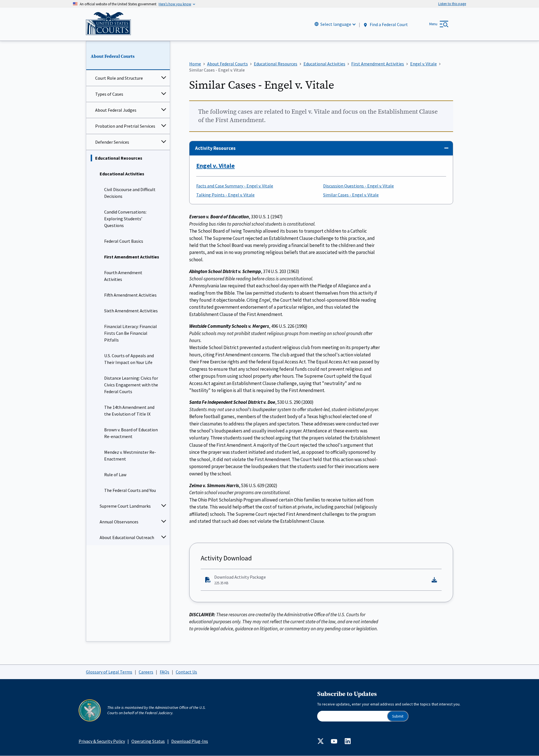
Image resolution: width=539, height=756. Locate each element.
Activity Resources (215, 148)
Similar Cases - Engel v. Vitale (351, 195)
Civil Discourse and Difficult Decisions (130, 193)
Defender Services (112, 142)
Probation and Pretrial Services (125, 126)
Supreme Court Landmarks (125, 506)
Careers (146, 672)
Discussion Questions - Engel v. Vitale (358, 186)
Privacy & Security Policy (102, 741)
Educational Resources (118, 158)
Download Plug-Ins (189, 741)
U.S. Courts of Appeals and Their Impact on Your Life (129, 359)
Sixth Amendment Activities (131, 310)
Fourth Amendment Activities (123, 276)
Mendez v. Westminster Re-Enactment (130, 455)
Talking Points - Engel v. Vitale (225, 195)
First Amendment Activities (131, 257)
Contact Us (186, 672)
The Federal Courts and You (130, 490)
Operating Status (148, 741)
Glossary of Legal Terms (109, 672)
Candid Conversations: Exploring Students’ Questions (125, 218)
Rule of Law (115, 474)
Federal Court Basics (123, 241)
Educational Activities (122, 174)
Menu (433, 24)
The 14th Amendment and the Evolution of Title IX (129, 410)
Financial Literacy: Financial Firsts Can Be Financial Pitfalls (130, 333)
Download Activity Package (240, 579)
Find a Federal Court (388, 24)
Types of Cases (109, 94)
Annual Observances (119, 521)
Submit (397, 716)
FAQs (164, 672)
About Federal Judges (115, 110)
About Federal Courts (112, 56)
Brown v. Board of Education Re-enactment (131, 433)
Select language (335, 24)
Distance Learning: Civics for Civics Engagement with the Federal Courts (131, 384)
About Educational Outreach (127, 537)
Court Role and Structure (119, 78)
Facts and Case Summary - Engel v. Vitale (234, 186)
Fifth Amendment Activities (130, 295)
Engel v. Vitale (215, 165)
